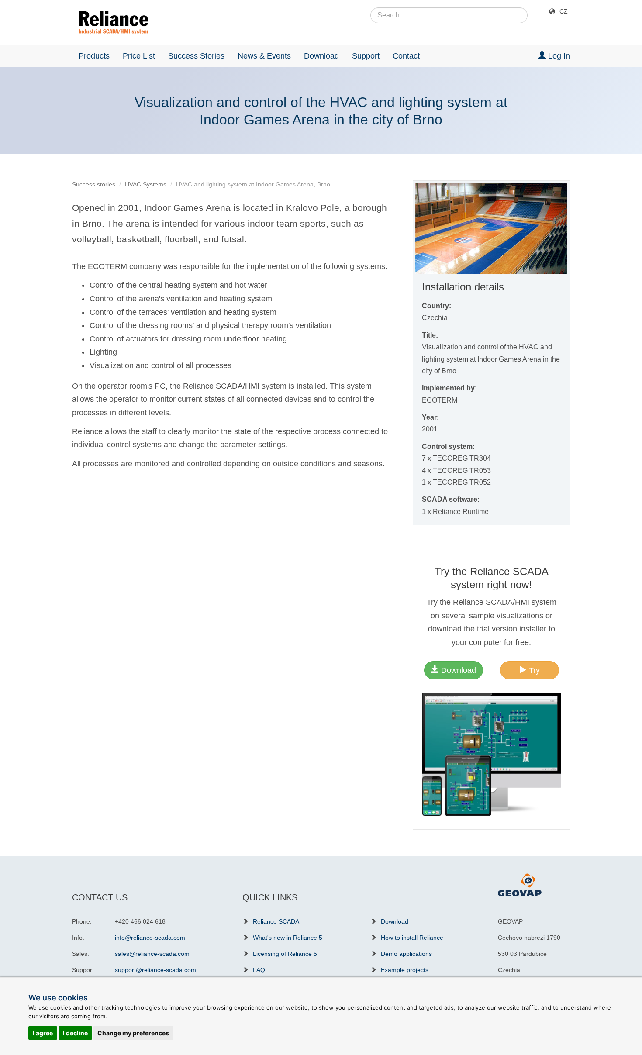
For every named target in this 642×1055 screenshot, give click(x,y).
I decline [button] (75, 1033)
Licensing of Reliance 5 (285, 953)
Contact (406, 56)
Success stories (93, 184)
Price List (139, 56)
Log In (558, 56)
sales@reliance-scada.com (152, 953)
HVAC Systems (145, 184)
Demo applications (406, 953)
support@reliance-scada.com (155, 969)
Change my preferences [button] (133, 1033)
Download (321, 56)
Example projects (404, 969)
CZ (563, 11)
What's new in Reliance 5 (287, 937)
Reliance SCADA (276, 921)
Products (94, 56)
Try (533, 670)
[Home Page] (110, 22)
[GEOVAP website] (520, 884)
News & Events (264, 56)
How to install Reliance (412, 937)
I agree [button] (43, 1033)
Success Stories (196, 56)
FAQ (259, 969)
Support (366, 56)
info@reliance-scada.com (150, 937)
